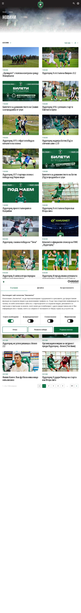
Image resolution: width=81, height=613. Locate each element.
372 (72, 386)
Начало (4, 12)
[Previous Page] (76, 386)
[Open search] (74, 3)
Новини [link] (11, 12)
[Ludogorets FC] (40, 4)
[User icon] (78, 3)
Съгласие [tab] (14, 288)
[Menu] (3, 3)
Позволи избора (40, 330)
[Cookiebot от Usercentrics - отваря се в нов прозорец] (69, 281)
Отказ (15, 330)
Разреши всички (66, 330)
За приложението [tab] (67, 288)
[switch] (31, 321)
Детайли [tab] (40, 288)
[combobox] (69, 42)
